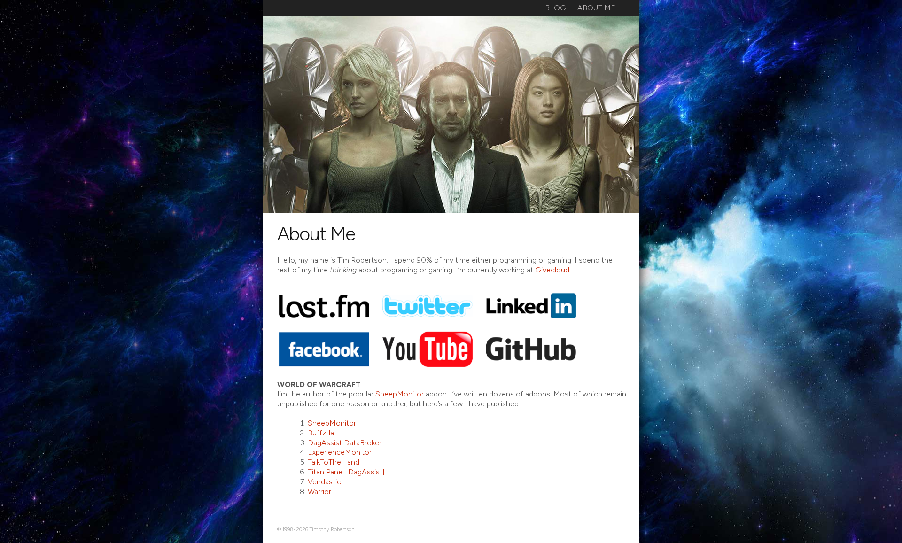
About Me (596, 7)
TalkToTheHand (333, 462)
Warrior (319, 491)
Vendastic (324, 481)
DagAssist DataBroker (344, 442)
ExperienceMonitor (340, 452)
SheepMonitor (399, 393)
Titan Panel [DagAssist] (346, 471)
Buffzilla (321, 432)
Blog (555, 7)
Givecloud (552, 269)
